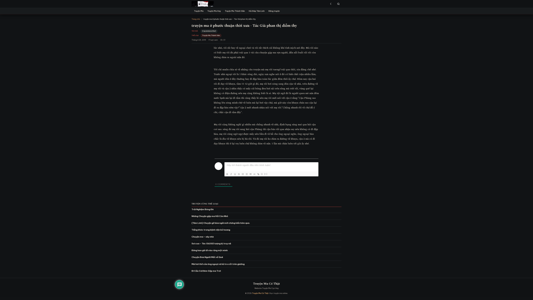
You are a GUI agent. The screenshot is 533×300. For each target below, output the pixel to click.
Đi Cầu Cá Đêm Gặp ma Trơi (206, 271)
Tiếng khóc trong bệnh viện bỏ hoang (211, 229)
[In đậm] (227, 174)
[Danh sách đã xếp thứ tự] (243, 174)
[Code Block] (254, 174)
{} (262, 174)
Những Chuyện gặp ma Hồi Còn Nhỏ (210, 216)
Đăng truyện (274, 11)
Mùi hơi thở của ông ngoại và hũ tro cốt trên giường (218, 264)
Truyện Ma (198, 11)
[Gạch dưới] (235, 174)
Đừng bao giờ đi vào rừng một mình (210, 250)
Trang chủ (196, 19)
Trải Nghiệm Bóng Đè (203, 209)
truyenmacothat (209, 31)
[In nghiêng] (231, 174)
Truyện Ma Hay (214, 11)
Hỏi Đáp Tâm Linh (257, 11)
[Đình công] (239, 174)
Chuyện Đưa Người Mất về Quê (207, 257)
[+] (265, 174)
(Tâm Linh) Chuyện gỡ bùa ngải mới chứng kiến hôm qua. (221, 223)
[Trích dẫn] (250, 174)
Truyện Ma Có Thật (266, 283)
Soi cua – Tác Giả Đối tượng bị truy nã (211, 243)
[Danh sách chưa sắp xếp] (247, 174)
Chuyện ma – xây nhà (203, 236)
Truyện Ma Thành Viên (235, 11)
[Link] (258, 174)
